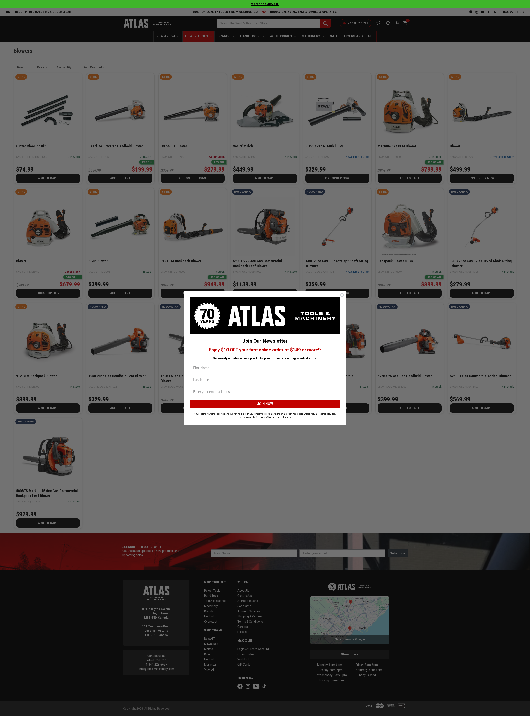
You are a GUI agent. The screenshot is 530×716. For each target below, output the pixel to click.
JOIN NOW (265, 404)
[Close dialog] (342, 295)
